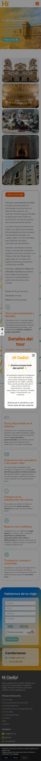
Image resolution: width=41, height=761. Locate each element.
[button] (33, 355)
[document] (20, 380)
